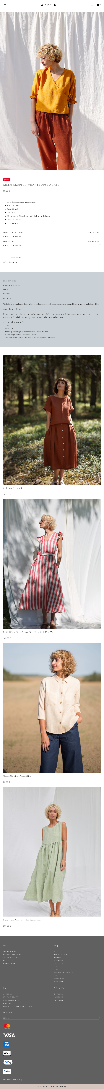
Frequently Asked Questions (17, 1006)
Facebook (58, 997)
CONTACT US (9, 963)
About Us (7, 994)
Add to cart (16, 258)
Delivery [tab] (7, 294)
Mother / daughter (63, 973)
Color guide (94, 232)
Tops (56, 970)
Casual (15, 209)
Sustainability (10, 997)
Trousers (58, 963)
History (7, 1003)
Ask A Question (10, 262)
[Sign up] (100, 1018)
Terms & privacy (11, 957)
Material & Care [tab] (11, 285)
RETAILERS (8, 960)
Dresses (57, 957)
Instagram (59, 994)
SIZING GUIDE (9, 951)
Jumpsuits (58, 960)
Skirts (57, 967)
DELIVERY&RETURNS (12, 954)
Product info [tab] (10, 281)
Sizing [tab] (6, 289)
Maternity (59, 979)
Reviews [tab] (7, 298)
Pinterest (58, 1000)
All (55, 951)
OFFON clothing (48, 5)
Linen (17, 223)
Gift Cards (59, 982)
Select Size (52, 241)
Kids (56, 976)
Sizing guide (94, 241)
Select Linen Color (52, 232)
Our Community (11, 1000)
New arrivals (60, 954)
